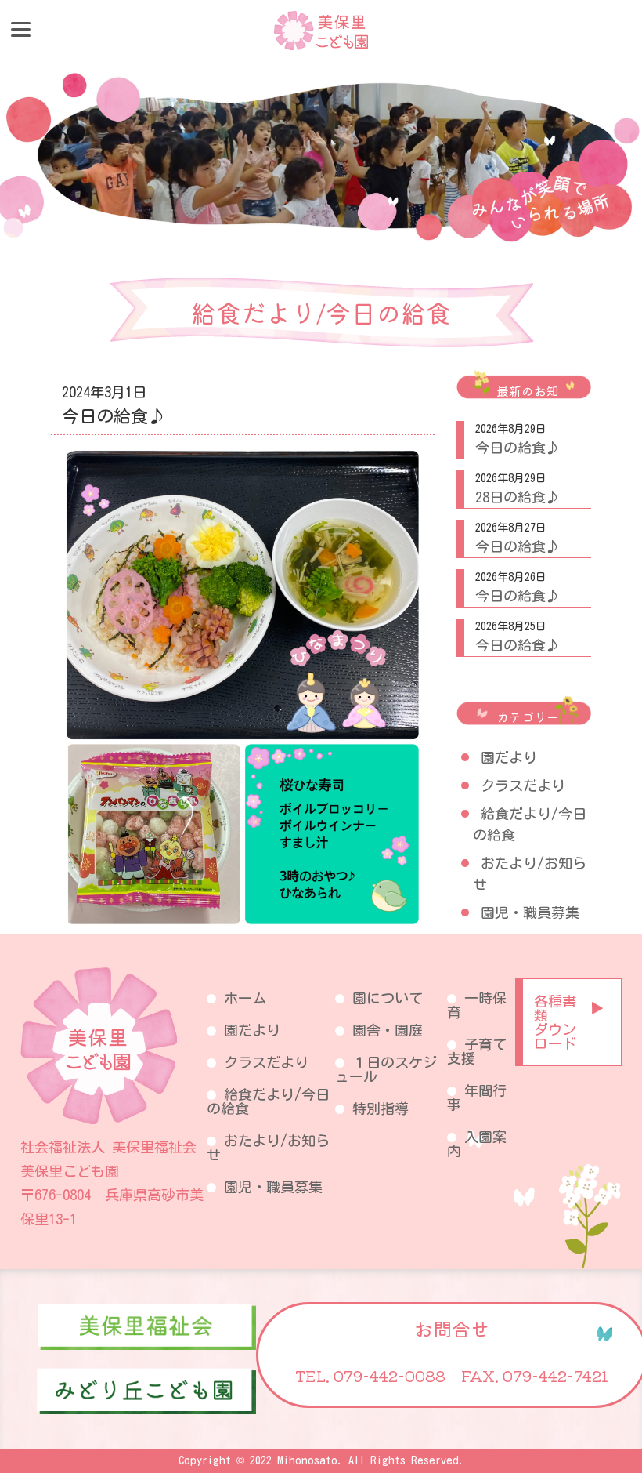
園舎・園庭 (387, 1030)
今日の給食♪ (517, 448)
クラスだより (523, 785)
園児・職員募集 (530, 912)
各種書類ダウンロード (555, 1022)
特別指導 (380, 1108)
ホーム (245, 998)
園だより (509, 757)
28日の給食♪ (517, 497)
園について (387, 998)
